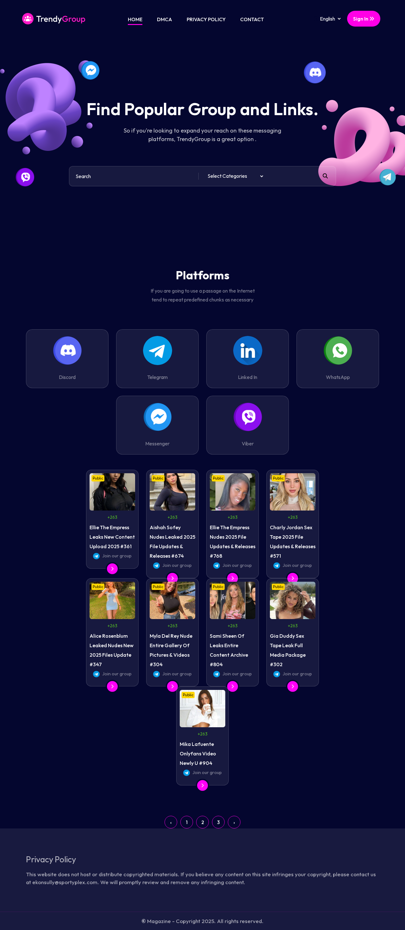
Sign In (361, 19)
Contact (252, 19)
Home (135, 19)
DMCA (164, 19)
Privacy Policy (206, 19)
